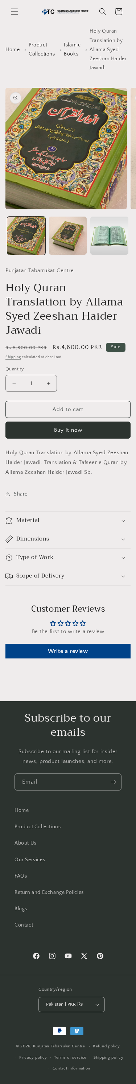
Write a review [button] (68, 651)
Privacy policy (33, 1057)
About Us (26, 843)
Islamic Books (72, 49)
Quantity (14, 368)
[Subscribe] (113, 782)
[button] (14, 12)
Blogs (21, 909)
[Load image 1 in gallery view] (26, 236)
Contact (24, 925)
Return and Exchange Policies (49, 892)
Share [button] (21, 494)
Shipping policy (109, 1057)
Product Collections (42, 49)
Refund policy (106, 1046)
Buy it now (68, 430)
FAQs (21, 876)
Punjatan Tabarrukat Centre (59, 1046)
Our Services (30, 860)
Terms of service (70, 1057)
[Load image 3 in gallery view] (109, 236)
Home (12, 50)
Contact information (71, 1068)
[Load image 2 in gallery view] (68, 236)
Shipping (13, 357)
